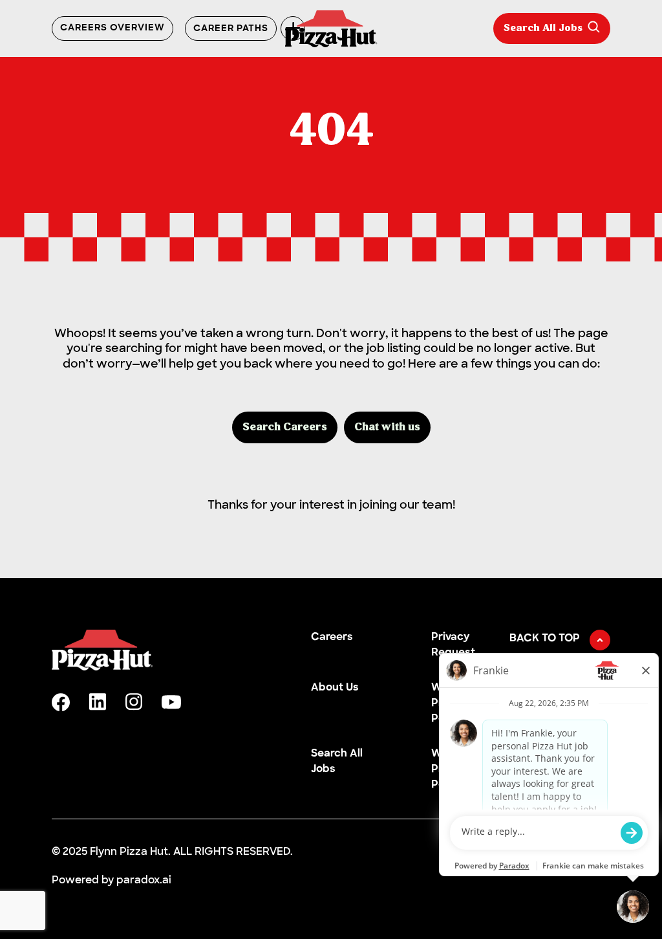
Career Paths (230, 29)
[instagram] (133, 702)
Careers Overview (112, 28)
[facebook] (61, 702)
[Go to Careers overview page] (331, 28)
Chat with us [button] (387, 427)
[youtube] (171, 702)
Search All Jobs (543, 28)
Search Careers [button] (284, 427)
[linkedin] (97, 702)
